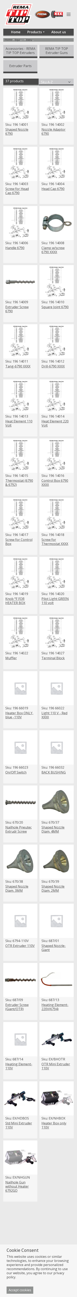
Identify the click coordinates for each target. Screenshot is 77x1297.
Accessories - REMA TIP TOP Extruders (20, 50)
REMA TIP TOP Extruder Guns (56, 50)
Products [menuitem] (34, 32)
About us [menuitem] (58, 32)
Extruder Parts (20, 66)
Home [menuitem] (16, 32)
